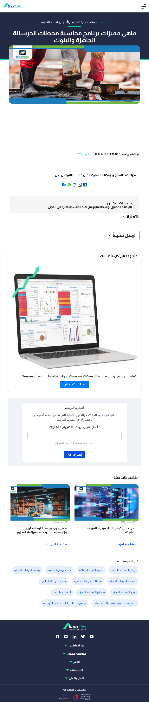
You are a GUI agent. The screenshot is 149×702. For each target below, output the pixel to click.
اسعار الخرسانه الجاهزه (53, 581)
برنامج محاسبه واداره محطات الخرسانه (115, 603)
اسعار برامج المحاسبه (59, 570)
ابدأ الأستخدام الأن (74, 384)
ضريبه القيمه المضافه (91, 570)
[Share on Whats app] (69, 186)
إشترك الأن (75, 454)
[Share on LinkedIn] (74, 186)
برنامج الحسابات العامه (123, 570)
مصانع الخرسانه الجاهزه (92, 592)
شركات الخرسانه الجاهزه (122, 581)
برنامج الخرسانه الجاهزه (27, 570)
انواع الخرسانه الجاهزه (124, 592)
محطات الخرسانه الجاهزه (88, 581)
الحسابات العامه (62, 592)
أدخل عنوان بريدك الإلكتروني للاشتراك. (74, 427)
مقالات (103, 22)
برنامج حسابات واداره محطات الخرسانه (64, 603)
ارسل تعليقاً (124, 235)
